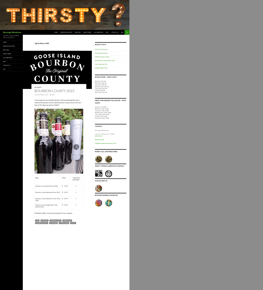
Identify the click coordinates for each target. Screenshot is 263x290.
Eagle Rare (53, 223)
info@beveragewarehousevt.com (105, 143)
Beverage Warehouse (12, 32)
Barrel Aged (67, 220)
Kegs (107, 32)
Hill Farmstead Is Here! (102, 57)
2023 (37, 220)
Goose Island (64, 223)
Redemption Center (66, 32)
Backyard (45, 220)
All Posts (38, 87)
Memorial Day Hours (101, 53)
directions (98, 136)
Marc (53, 95)
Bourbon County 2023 (54, 91)
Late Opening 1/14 (101, 64)
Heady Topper (87, 32)
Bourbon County (41, 223)
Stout (73, 223)
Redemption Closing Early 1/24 (105, 60)
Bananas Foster (56, 220)
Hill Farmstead (98, 32)
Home (56, 32)
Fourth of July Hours (101, 49)
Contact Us (114, 32)
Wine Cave (78, 32)
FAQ (122, 32)
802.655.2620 (99, 139)
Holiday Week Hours (101, 68)
